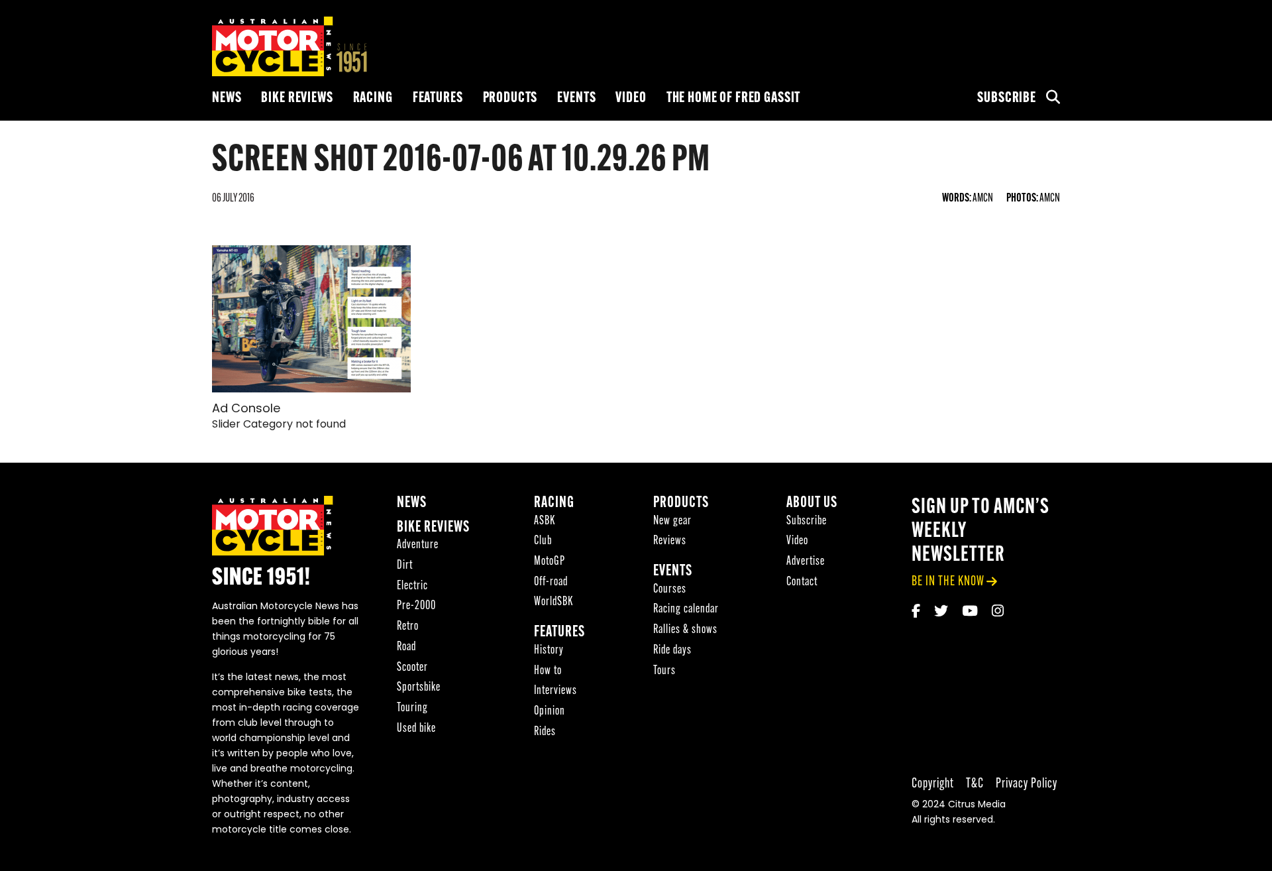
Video (630, 98)
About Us (811, 503)
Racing (373, 98)
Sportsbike (419, 687)
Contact (802, 582)
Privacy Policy (1026, 784)
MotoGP (549, 561)
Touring (412, 708)
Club (543, 541)
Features (438, 98)
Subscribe (1006, 98)
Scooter (412, 668)
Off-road (551, 582)
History (549, 650)
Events (576, 98)
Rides (545, 732)
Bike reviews (297, 98)
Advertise (805, 561)
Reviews (669, 541)
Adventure (418, 545)
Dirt (405, 565)
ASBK (544, 521)
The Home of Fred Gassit (733, 98)
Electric (412, 586)
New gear (672, 521)
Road (406, 647)
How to (548, 671)
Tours (664, 671)
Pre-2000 (416, 606)
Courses (669, 589)
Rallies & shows (685, 630)
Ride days (672, 650)
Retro (408, 626)
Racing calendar (686, 609)
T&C (975, 784)
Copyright (933, 784)
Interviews (555, 691)
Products (510, 98)
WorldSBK (553, 602)
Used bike (416, 729)
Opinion (549, 711)
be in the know (948, 582)
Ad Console (246, 410)
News (226, 98)
